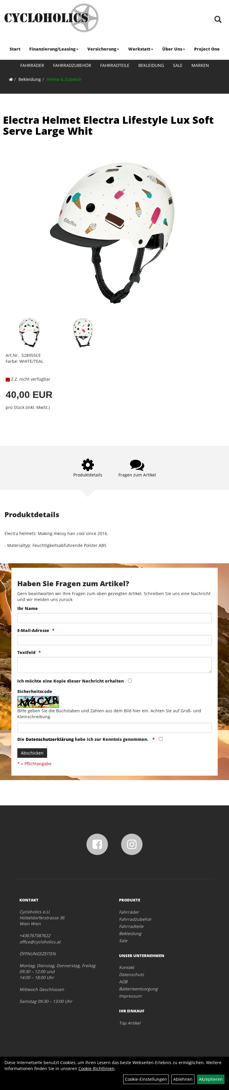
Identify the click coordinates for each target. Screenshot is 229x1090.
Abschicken (32, 753)
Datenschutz (131, 974)
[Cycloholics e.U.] (51, 18)
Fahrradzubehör (72, 65)
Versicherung (101, 49)
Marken (200, 65)
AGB (123, 981)
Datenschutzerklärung (50, 739)
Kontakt (126, 967)
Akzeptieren (211, 1079)
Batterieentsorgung (138, 989)
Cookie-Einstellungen (146, 1079)
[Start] (11, 79)
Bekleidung (151, 65)
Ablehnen (183, 1079)
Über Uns (172, 49)
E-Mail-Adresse (33, 630)
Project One (207, 49)
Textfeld (26, 652)
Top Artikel (129, 1023)
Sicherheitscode (34, 691)
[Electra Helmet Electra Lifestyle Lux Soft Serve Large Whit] (114, 233)
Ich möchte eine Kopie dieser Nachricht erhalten (70, 681)
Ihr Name (27, 608)
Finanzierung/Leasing (52, 49)
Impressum (130, 996)
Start (15, 49)
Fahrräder (32, 65)
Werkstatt (139, 49)
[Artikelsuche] (218, 20)
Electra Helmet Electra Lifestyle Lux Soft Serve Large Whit (108, 125)
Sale (177, 65)
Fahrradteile (114, 65)
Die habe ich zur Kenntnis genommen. (83, 739)
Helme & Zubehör (64, 79)
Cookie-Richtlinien (96, 1068)
